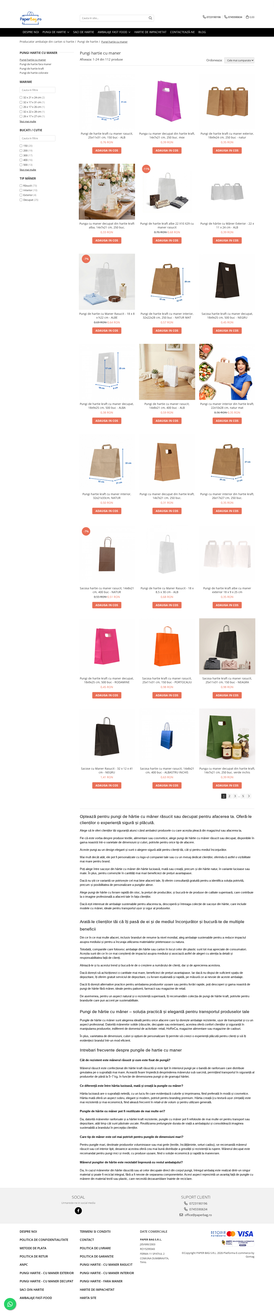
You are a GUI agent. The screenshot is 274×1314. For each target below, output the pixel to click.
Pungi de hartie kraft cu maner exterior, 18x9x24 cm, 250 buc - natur (227, 135)
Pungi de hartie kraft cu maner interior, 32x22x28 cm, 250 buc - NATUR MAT (167, 315)
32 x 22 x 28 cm (32, 111)
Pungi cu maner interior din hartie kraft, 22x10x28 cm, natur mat (227, 406)
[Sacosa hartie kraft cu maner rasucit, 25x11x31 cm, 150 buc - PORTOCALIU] (167, 646)
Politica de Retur (34, 1256)
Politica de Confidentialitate (44, 1240)
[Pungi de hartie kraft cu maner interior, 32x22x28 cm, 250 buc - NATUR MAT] (167, 282)
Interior (27, 190)
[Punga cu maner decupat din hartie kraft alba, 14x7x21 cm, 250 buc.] (107, 192)
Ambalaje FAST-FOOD (36, 1298)
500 (25, 165)
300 (25, 155)
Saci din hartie (32, 1290)
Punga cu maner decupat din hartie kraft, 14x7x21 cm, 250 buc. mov (167, 135)
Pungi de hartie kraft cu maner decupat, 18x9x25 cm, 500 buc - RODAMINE (107, 680)
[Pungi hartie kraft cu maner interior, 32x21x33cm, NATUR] (107, 462)
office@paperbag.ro (198, 1215)
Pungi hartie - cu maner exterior (47, 1273)
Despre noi (28, 1231)
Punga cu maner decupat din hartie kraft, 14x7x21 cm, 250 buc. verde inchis (227, 770)
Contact (87, 1240)
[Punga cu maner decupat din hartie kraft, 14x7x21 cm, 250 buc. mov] (167, 102)
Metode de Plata (33, 1248)
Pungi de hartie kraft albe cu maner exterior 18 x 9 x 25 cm (227, 590)
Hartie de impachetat (97, 1290)
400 (25, 160)
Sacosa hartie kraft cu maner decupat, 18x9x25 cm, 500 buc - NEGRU (227, 315)
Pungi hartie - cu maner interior (107, 1273)
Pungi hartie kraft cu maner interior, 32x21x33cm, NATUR (106, 496)
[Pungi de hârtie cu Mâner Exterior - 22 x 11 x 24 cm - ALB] (227, 192)
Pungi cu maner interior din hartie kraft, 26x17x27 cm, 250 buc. (227, 496)
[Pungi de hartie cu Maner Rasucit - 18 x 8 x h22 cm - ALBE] (107, 282)
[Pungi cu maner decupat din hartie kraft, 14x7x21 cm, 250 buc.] (167, 462)
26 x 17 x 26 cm (32, 107)
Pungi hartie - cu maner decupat (46, 1281)
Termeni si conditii (95, 1231)
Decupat (28, 200)
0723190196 (198, 1203)
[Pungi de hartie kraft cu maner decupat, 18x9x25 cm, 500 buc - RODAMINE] (107, 646)
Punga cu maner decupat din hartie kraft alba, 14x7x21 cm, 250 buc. (106, 225)
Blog (202, 32)
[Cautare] (150, 18)
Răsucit (27, 185)
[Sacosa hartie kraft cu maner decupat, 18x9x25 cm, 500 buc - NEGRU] (227, 282)
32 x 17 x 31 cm (32, 102)
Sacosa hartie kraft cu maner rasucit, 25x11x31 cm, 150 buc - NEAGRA (227, 680)
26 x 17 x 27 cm (32, 116)
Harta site (88, 1298)
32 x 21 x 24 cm (32, 97)
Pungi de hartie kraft (32, 68)
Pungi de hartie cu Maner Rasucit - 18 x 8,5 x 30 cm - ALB (167, 590)
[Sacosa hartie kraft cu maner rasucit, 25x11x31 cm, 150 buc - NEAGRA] (227, 646)
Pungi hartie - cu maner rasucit (106, 1265)
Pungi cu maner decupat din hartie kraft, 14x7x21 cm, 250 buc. (167, 496)
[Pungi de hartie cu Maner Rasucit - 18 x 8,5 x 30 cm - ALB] (167, 554)
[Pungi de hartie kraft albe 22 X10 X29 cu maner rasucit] (167, 192)
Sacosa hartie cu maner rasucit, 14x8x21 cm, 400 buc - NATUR (107, 590)
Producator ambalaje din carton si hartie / (48, 41)
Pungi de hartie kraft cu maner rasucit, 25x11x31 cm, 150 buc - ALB (107, 135)
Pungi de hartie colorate (34, 73)
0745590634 (198, 1209)
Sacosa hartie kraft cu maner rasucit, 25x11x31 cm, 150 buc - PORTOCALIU (167, 680)
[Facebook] (78, 1210)
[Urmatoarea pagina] (248, 796)
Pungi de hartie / (89, 41)
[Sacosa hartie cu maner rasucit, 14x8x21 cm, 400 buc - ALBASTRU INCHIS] (167, 736)
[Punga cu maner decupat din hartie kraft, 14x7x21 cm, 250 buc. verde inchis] (227, 736)
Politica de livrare (95, 1248)
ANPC (24, 1265)
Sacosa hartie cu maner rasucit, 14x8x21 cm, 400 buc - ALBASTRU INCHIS (167, 770)
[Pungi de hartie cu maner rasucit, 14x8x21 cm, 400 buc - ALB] (167, 372)
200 (25, 150)
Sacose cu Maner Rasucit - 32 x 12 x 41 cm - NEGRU (107, 770)
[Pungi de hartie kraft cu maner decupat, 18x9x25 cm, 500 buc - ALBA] (107, 372)
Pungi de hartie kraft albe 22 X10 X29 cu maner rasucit (167, 225)
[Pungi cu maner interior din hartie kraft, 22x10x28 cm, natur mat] (227, 372)
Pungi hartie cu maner (33, 60)
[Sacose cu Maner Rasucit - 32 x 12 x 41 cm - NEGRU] (107, 736)
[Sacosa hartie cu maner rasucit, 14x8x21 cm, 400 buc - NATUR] (107, 554)
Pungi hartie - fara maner (101, 1281)
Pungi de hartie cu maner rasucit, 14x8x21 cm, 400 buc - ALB (167, 406)
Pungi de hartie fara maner (35, 64)
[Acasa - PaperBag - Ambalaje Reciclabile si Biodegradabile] (40, 18)
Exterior (28, 195)
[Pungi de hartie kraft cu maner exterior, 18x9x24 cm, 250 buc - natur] (227, 102)
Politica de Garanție (97, 1256)
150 (25, 145)
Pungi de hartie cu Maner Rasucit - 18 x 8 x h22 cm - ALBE (107, 315)
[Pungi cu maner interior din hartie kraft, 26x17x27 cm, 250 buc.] (227, 462)
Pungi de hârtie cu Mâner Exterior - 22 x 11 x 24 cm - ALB (227, 225)
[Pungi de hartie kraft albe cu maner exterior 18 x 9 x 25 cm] (227, 554)
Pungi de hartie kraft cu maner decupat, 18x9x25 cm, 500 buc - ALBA (107, 406)
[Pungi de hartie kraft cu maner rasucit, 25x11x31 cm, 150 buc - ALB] (107, 102)
